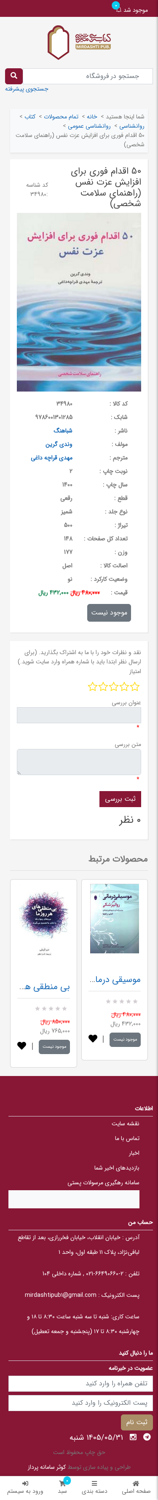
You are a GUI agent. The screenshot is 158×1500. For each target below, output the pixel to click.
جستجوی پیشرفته (26, 89)
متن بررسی (128, 744)
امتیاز (135, 671)
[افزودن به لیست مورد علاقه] (21, 1047)
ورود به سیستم (25, 1491)
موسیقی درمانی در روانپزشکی (89, 980)
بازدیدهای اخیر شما (116, 1168)
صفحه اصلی (136, 1491)
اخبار (134, 1153)
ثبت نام (136, 1422)
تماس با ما (127, 1138)
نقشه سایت (125, 1123)
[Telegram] (147, 1437)
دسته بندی (94, 1491)
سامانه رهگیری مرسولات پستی (103, 1182)
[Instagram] (133, 1437)
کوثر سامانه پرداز (47, 1467)
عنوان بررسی (126, 702)
